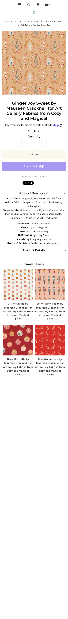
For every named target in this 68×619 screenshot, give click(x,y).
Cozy (16, 21)
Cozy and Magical (37, 227)
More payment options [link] (34, 176)
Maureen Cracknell (39, 223)
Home (7, 21)
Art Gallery (42, 231)
